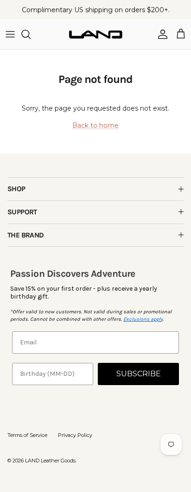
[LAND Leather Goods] (95, 34)
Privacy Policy (75, 435)
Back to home (95, 125)
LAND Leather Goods (50, 460)
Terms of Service (27, 435)
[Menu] (10, 34)
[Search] (30, 34)
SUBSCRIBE (138, 373)
